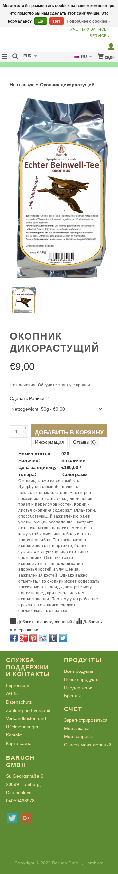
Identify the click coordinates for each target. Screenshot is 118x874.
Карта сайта (19, 743)
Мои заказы (76, 728)
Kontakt (14, 734)
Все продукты (78, 671)
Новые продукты (81, 679)
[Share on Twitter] (63, 638)
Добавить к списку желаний (44, 622)
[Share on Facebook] (14, 638)
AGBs (12, 693)
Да (40, 21)
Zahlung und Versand (28, 710)
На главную (22, 84)
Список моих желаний (87, 744)
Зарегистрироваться (86, 720)
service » (100, 36)
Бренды (72, 695)
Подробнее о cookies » (88, 21)
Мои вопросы (78, 736)
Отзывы (84, 442)
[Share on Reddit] (43, 638)
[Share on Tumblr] (53, 638)
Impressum (17, 685)
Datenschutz (19, 702)
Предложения (79, 687)
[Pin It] (33, 638)
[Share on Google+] (24, 638)
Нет (56, 21)
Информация (49, 442)
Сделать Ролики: (29, 398)
